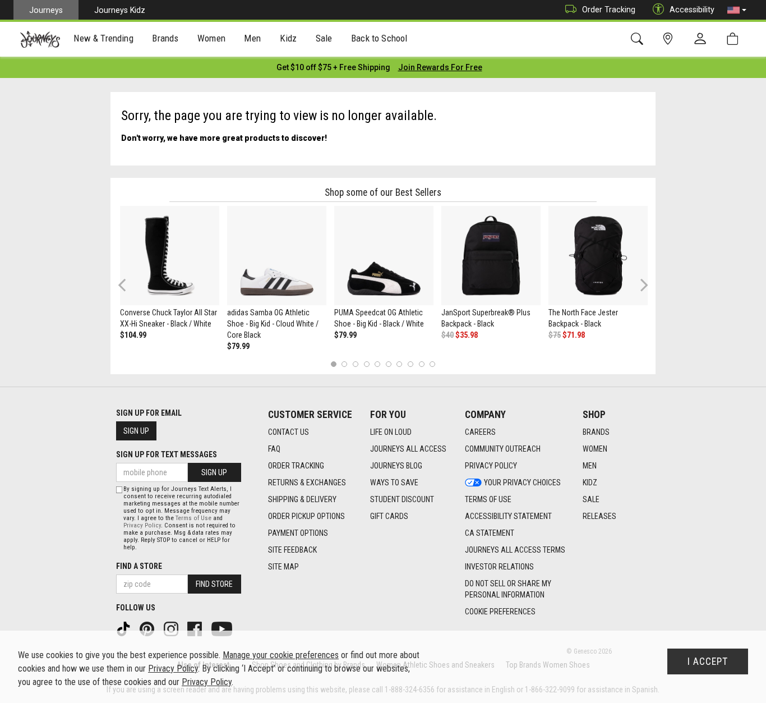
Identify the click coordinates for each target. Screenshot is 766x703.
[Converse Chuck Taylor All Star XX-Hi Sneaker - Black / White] (169, 255)
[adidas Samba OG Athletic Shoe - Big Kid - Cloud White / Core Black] (276, 255)
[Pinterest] (148, 628)
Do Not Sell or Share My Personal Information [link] (508, 589)
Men (590, 465)
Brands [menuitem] (165, 38)
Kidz (590, 482)
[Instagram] (172, 628)
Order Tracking (608, 9)
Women (595, 448)
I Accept (707, 661)
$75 (554, 334)
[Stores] (669, 39)
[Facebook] (195, 628)
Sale (591, 499)
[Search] (639, 39)
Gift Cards (389, 516)
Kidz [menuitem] (288, 38)
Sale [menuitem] (324, 38)
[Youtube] (222, 628)
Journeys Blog (396, 465)
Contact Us (288, 432)
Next (641, 284)
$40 (447, 334)
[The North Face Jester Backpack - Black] (598, 255)
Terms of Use (488, 499)
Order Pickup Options (306, 516)
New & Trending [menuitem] (103, 38)
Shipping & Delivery (302, 499)
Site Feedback (292, 549)
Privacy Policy (491, 465)
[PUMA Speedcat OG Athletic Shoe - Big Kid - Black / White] (383, 255)
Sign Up (136, 430)
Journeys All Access (408, 448)
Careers (480, 432)
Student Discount (402, 499)
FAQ (274, 448)
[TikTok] (124, 628)
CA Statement (489, 533)
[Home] (40, 39)
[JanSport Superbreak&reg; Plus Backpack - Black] (491, 255)
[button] (737, 10)
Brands (596, 432)
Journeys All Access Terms (515, 549)
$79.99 (238, 346)
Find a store (139, 566)
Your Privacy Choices (522, 482)
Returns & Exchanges (307, 482)
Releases (599, 516)
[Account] (702, 39)
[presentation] (103, 39)
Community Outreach (503, 448)
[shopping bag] (734, 39)
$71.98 (573, 334)
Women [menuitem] (211, 38)
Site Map (283, 566)
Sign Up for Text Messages (166, 454)
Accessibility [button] (692, 9)
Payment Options (298, 533)
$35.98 (466, 334)
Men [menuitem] (252, 38)
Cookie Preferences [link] (500, 611)
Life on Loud (391, 432)
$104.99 (133, 334)
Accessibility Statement (508, 516)
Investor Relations (499, 566)
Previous (129, 288)
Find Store (214, 584)
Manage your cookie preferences (281, 655)
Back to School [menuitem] (379, 38)
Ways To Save (394, 482)
